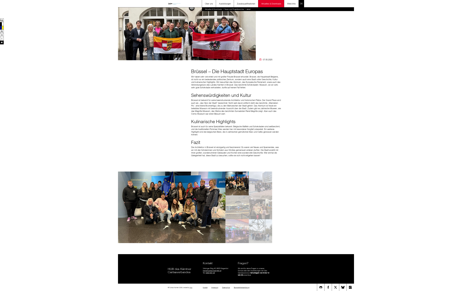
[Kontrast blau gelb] (2, 27)
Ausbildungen (225, 3)
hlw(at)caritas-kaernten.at (212, 270)
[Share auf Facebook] (328, 287)
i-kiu (191, 287)
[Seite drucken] (320, 287)
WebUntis (291, 3)
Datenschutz (226, 287)
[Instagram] (350, 287)
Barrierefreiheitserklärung (241, 287)
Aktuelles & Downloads (271, 3)
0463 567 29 (210, 273)
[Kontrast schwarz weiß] (2, 24)
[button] (2, 20)
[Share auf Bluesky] (343, 287)
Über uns (209, 3)
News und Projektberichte (234, 9)
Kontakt (205, 287)
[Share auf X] (335, 287)
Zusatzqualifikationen (246, 3)
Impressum (214, 287)
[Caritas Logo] (174, 3)
